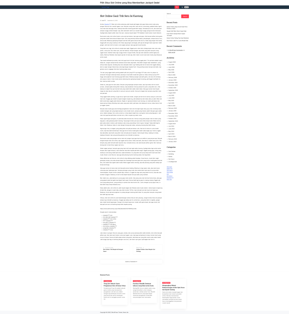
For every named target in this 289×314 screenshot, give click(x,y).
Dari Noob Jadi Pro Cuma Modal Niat (177, 40)
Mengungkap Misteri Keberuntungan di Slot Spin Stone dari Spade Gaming (173, 288)
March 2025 (171, 105)
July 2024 (171, 126)
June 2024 (171, 128)
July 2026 (171, 64)
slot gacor (169, 176)
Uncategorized (172, 161)
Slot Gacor (171, 159)
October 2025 (172, 87)
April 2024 (171, 134)
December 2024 (173, 113)
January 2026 (172, 80)
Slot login (169, 167)
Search (169, 13)
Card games (171, 151)
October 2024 (172, 118)
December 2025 (172, 82)
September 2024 (173, 121)
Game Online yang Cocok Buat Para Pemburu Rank (177, 27)
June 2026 (171, 67)
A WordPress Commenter (175, 50)
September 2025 (173, 90)
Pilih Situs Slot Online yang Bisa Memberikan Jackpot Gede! (130, 2)
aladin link (169, 168)
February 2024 (172, 139)
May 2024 (171, 131)
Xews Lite (125, 312)
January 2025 (172, 111)
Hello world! (171, 52)
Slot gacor (170, 170)
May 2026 (171, 69)
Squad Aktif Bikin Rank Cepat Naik (176, 31)
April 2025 (171, 103)
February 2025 (172, 108)
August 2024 (172, 123)
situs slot (169, 179)
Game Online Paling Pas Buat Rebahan (178, 38)
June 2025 (171, 98)
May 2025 (171, 100)
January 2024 (172, 141)
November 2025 (173, 85)
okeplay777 (170, 177)
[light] (184, 7)
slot (168, 174)
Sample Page (105, 7)
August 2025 (172, 93)
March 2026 (171, 75)
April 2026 (171, 72)
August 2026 (172, 62)
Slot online (170, 172)
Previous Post (109, 247)
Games (170, 156)
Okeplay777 (107, 24)
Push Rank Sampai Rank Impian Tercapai (176, 34)
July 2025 (171, 95)
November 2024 (173, 116)
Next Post (139, 247)
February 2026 (172, 77)
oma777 (104, 20)
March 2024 (171, 136)
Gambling (171, 154)
